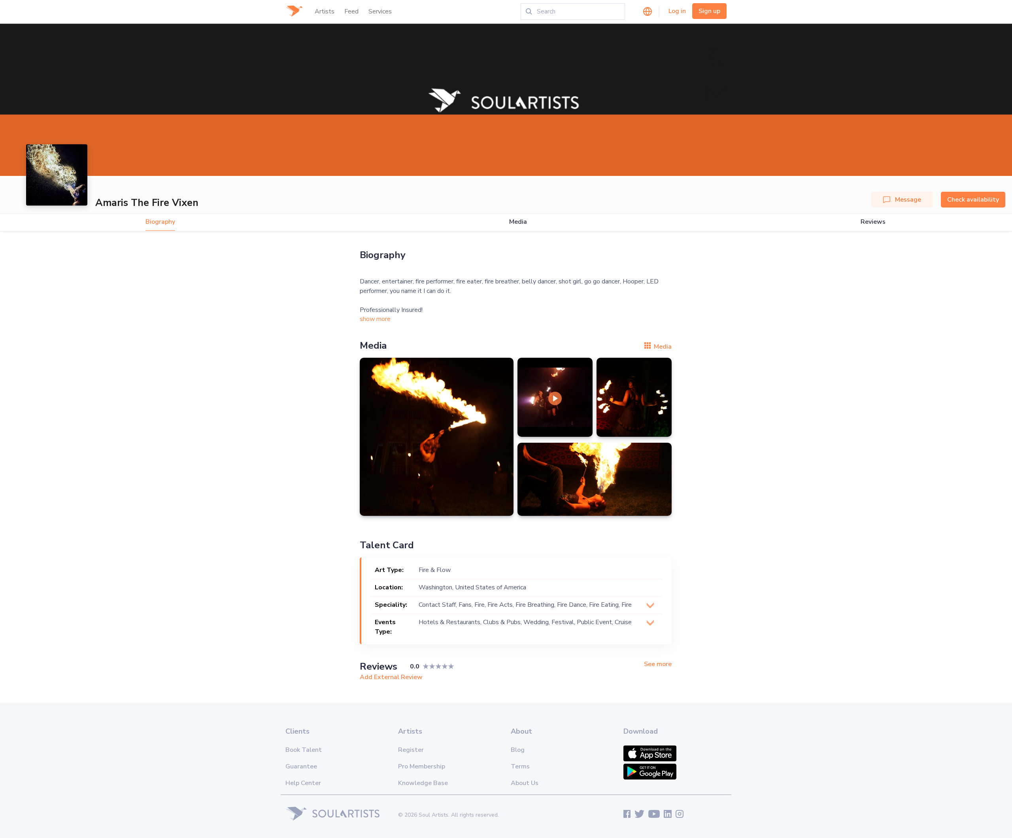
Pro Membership (421, 766)
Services (380, 11)
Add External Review (391, 677)
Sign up (709, 11)
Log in (677, 11)
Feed (351, 11)
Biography (160, 222)
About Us (524, 783)
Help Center (303, 783)
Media (518, 222)
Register (411, 750)
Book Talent (303, 750)
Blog (518, 750)
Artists (324, 11)
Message (908, 199)
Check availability (973, 199)
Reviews (873, 222)
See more (658, 664)
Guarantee (301, 766)
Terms (520, 766)
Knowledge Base (423, 783)
